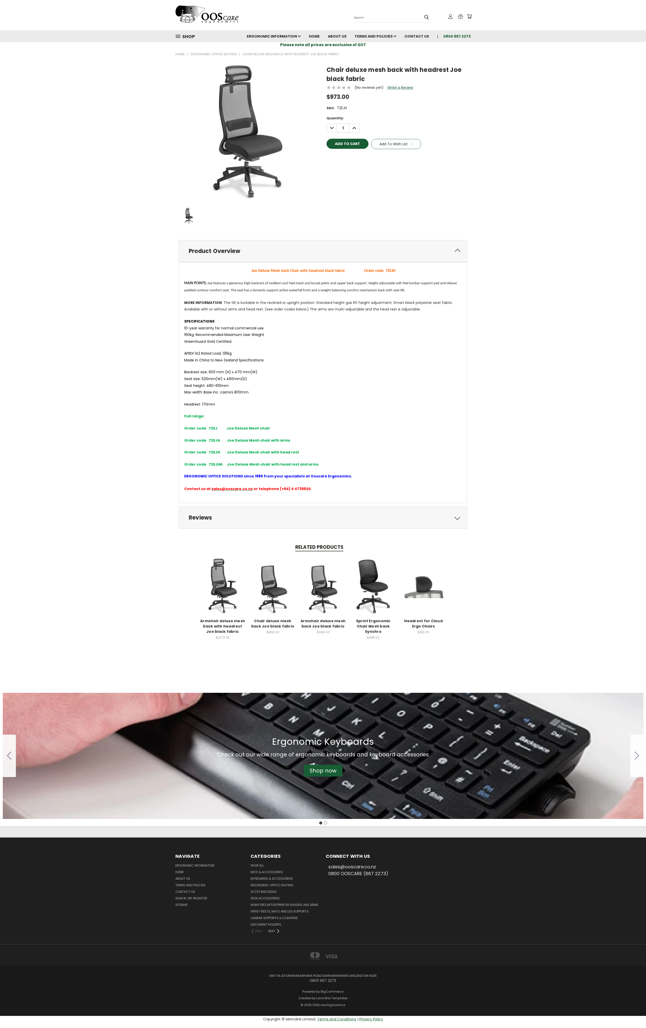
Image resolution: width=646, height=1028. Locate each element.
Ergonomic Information (272, 36)
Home (314, 36)
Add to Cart (222, 590)
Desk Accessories (265, 898)
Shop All (257, 865)
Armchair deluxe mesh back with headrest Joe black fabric (222, 626)
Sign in (181, 898)
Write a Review (400, 87)
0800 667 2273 (457, 36)
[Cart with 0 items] (469, 16)
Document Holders (266, 924)
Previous (633, 1012)
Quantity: (335, 118)
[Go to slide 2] (9, 756)
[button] (323, 771)
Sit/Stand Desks (264, 892)
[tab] (323, 251)
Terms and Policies (374, 36)
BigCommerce (332, 991)
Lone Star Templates (332, 998)
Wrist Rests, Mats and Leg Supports (280, 911)
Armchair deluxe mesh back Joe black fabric (323, 623)
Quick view (222, 580)
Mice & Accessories (267, 872)
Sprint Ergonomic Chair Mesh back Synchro (373, 626)
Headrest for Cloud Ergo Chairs (423, 623)
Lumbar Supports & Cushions (274, 918)
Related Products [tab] (319, 547)
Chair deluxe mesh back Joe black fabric (272, 623)
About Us (337, 36)
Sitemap (181, 905)
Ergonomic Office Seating (272, 885)
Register (200, 898)
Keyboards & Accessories (272, 878)
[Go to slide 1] (320, 822)
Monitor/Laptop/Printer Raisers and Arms (284, 905)
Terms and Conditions (336, 1019)
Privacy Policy (371, 1019)
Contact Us (417, 36)
